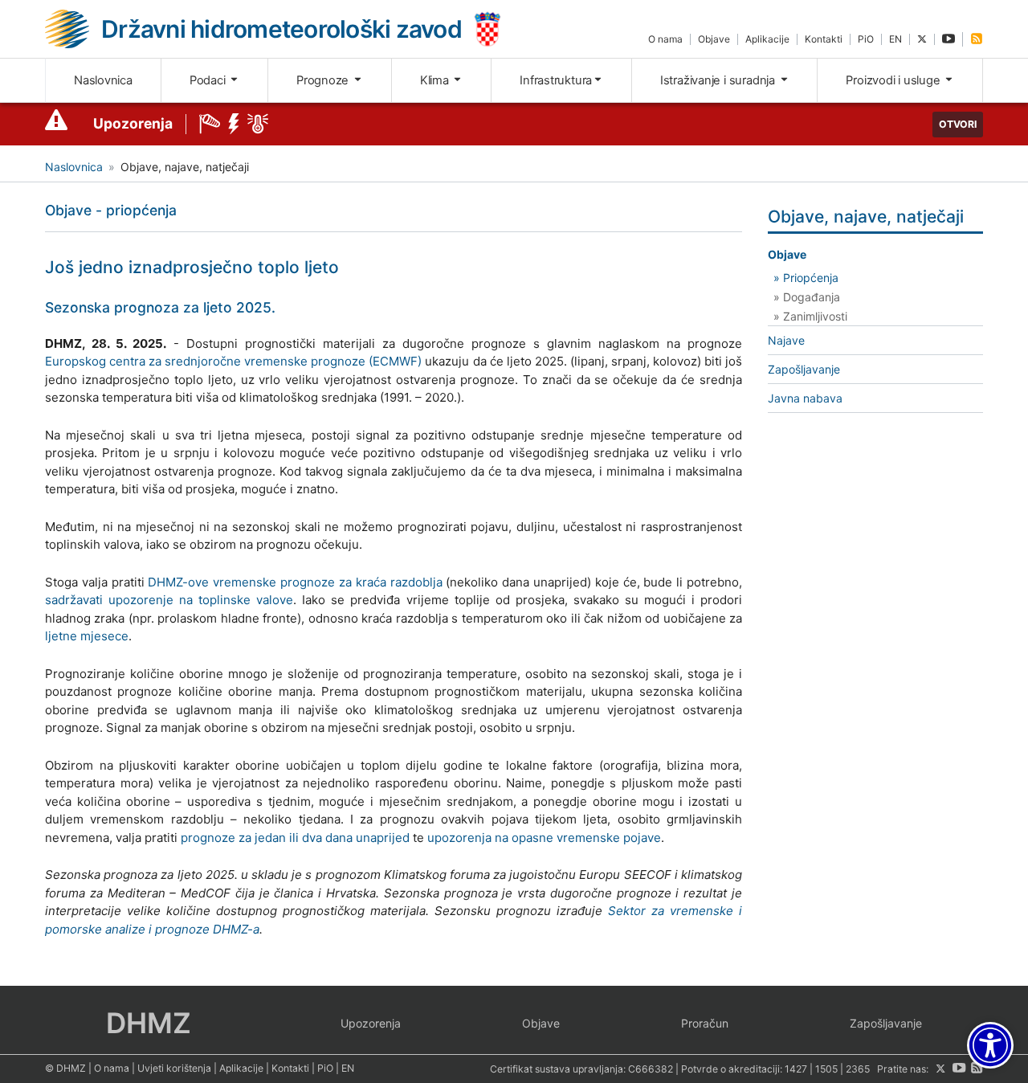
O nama (665, 39)
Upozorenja (133, 123)
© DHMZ (65, 1068)
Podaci (209, 80)
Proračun (704, 1023)
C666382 (650, 1069)
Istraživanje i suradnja (719, 80)
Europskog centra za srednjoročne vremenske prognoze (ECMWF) (233, 361)
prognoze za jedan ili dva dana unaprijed (295, 837)
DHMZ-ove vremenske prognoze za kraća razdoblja (295, 582)
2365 (858, 1069)
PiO (866, 39)
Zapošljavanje (804, 369)
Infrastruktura (556, 80)
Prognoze (324, 80)
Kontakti (823, 39)
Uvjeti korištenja (174, 1068)
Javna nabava (805, 398)
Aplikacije (767, 39)
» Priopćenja (805, 277)
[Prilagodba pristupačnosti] (990, 1045)
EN (895, 39)
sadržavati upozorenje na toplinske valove (169, 599)
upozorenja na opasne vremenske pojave (544, 837)
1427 (796, 1069)
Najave (786, 340)
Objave (714, 39)
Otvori (958, 124)
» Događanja (806, 297)
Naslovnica (103, 80)
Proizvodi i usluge (894, 80)
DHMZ (148, 1023)
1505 (826, 1069)
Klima (436, 80)
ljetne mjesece (86, 636)
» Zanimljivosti (810, 316)
